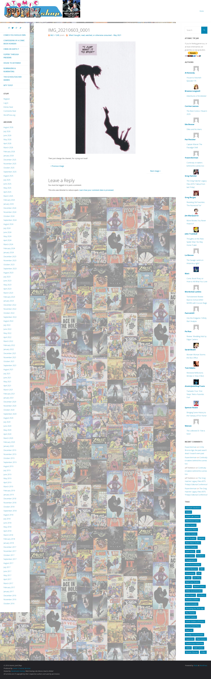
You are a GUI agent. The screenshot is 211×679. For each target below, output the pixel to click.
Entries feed (8, 107)
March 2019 (8, 486)
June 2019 (7, 474)
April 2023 (7, 289)
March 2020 (8, 438)
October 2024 (9, 216)
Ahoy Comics (190, 525)
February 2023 (9, 297)
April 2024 (7, 240)
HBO (201, 569)
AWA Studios (190, 538)
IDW (198, 573)
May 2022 (7, 333)
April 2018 (7, 531)
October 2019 (9, 458)
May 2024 (7, 236)
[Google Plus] (17, 28)
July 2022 (7, 325)
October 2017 (9, 555)
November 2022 (10, 309)
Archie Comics (191, 534)
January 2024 (9, 252)
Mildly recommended (193, 591)
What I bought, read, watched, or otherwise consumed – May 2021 (95, 35)
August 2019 (8, 466)
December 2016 (10, 595)
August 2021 (8, 369)
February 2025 (9, 200)
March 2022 (8, 341)
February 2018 (9, 539)
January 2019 (9, 494)
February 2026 (9, 151)
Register (7, 99)
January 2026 (9, 155)
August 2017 (8, 563)
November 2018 (10, 502)
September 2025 (10, 172)
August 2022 (8, 321)
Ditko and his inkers (194, 129)
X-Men (203, 652)
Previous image (58, 166)
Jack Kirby (197, 578)
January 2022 (9, 349)
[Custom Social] (20, 28)
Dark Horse (190, 551)
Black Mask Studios (193, 543)
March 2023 (8, 293)
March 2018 (8, 535)
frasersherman (190, 447)
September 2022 (10, 317)
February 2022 (9, 345)
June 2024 (7, 232)
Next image (154, 171)
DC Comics (190, 556)
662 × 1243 (55, 35)
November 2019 (10, 454)
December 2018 (10, 498)
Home (202, 11)
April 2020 (7, 434)
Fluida (195, 665)
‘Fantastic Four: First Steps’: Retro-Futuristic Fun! (195, 394)
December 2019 (10, 450)
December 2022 (10, 305)
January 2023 (9, 301)
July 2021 (7, 373)
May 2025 (7, 188)
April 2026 (7, 143)
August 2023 (8, 272)
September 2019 (10, 462)
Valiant (188, 648)
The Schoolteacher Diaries (12, 78)
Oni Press (201, 595)
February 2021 (9, 394)
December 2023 (10, 256)
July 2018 (7, 519)
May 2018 (7, 527)
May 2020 (7, 430)
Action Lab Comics (192, 516)
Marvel (188, 586)
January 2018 (9, 543)
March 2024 (8, 244)
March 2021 (8, 389)
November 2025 (10, 163)
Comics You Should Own (15, 35)
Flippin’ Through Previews (11, 56)
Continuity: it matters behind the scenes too (196, 460)
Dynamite (200, 556)
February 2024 (9, 248)
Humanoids (190, 573)
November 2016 (10, 599)
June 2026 (7, 135)
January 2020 (9, 446)
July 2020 (7, 422)
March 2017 (8, 583)
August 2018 (8, 515)
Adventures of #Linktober (196, 96)
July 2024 (7, 228)
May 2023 (7, 285)
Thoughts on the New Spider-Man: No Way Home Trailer (195, 242)
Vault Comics (198, 648)
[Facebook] (9, 28)
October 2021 (9, 361)
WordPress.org (9, 115)
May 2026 (7, 139)
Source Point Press (193, 626)
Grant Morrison (191, 569)
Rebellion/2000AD (192, 600)
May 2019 (7, 478)
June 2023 (7, 280)
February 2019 (9, 490)
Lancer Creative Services (21, 668)
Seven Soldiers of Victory (195, 621)
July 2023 (7, 277)
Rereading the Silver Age (195, 608)
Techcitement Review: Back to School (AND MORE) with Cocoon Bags (197, 299)
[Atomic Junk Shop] (42, 9)
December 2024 (10, 208)
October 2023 (9, 264)
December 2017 (10, 547)
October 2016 (9, 603)
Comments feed (10, 111)
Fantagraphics (191, 560)
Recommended (191, 604)
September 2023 (10, 268)
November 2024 (10, 212)
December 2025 (10, 159)
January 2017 (9, 591)
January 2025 (9, 204)
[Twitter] (13, 28)
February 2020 (9, 442)
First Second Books (193, 565)
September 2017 (10, 559)
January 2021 (9, 398)
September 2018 (10, 511)
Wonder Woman (192, 652)
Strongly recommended (194, 635)
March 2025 (8, 196)
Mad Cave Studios (192, 582)
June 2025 (7, 184)
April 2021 (7, 385)
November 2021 (10, 357)
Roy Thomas (190, 613)
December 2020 (10, 402)
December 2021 (10, 353)
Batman (201, 538)
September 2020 (10, 414)
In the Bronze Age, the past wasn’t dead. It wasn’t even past (196, 450)
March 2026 (8, 147)
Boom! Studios (191, 547)
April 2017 (7, 579)
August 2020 (8, 418)
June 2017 (7, 571)
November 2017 (10, 551)
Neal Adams (190, 595)
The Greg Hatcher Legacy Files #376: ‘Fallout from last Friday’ (197, 184)
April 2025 (7, 192)
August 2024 (8, 224)
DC (198, 551)
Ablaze (188, 512)
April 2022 (7, 337)
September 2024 (10, 220)
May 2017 (7, 575)
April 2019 (7, 482)
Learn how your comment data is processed (96, 190)
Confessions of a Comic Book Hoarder (14, 42)
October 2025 (9, 167)
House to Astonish (12, 63)
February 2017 (9, 587)
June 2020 (7, 426)
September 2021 (10, 365)
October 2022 (9, 313)
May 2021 (7, 381)
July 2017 (7, 567)
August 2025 (8, 176)
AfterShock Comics (193, 521)
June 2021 (7, 377)
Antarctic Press (191, 530)
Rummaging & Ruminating (10, 70)
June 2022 (7, 329)
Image (188, 578)
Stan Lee (189, 630)
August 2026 (8, 127)
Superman (189, 639)
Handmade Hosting (18, 671)
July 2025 (7, 180)
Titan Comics (201, 639)
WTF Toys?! (8, 85)
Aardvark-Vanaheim (193, 508)
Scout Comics (191, 617)
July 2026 (7, 131)
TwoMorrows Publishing (194, 643)
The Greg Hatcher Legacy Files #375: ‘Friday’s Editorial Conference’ (196, 481)
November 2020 (10, 406)
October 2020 (9, 410)
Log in (6, 103)
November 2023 (10, 260)
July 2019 (7, 470)
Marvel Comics (199, 586)
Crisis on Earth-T (11, 49)
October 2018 (9, 506)
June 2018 (7, 523)
